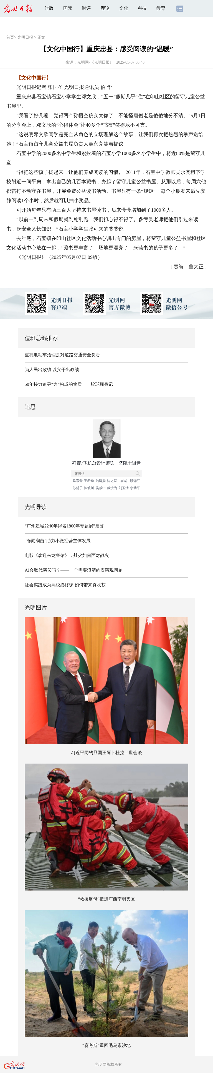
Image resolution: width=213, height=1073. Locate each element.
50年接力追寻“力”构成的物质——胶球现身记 (69, 384)
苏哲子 (78, 488)
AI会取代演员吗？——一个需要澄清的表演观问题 (74, 570)
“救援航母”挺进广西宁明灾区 (106, 899)
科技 (142, 8)
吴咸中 (101, 488)
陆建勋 (101, 481)
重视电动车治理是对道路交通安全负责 (62, 354)
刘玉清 (124, 488)
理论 (105, 8)
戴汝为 (112, 488)
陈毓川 (89, 488)
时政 (49, 8)
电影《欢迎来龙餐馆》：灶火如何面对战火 (67, 555)
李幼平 (135, 488)
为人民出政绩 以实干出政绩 (52, 369)
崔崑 (123, 481)
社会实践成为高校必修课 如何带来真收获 (65, 584)
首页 (10, 37)
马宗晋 (78, 481)
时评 (86, 8)
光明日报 (25, 37)
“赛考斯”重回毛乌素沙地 (106, 1045)
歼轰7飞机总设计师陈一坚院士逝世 (106, 463)
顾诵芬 (135, 481)
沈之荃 (112, 481)
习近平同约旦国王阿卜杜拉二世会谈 (106, 752)
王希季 (89, 481)
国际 (67, 8)
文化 (123, 8)
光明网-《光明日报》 (95, 62)
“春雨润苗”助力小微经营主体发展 (58, 540)
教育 (160, 8)
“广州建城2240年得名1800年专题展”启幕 (64, 526)
